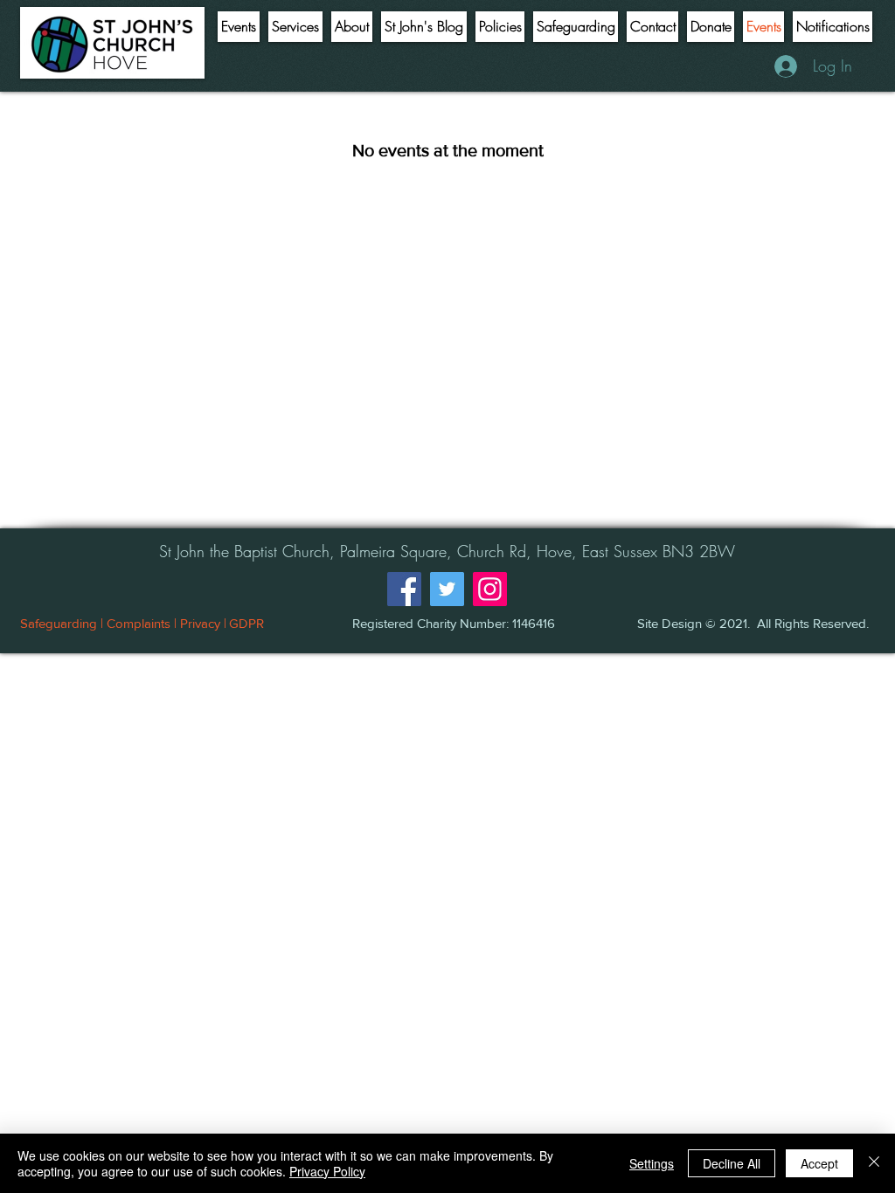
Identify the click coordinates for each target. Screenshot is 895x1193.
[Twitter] (447, 589)
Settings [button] (651, 1163)
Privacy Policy (327, 1171)
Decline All (731, 1163)
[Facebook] (404, 589)
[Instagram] (490, 589)
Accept (819, 1163)
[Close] (874, 1163)
